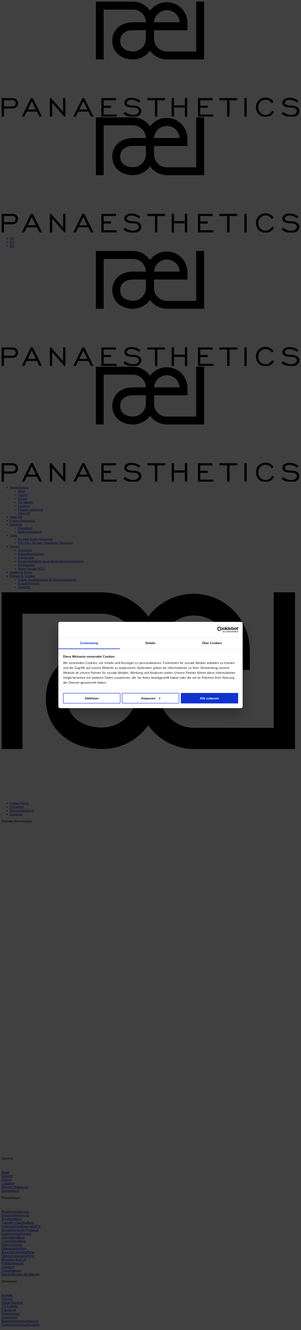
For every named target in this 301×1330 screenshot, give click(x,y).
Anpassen (148, 698)
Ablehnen (91, 698)
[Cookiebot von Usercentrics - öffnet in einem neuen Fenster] (220, 629)
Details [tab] (151, 643)
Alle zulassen (209, 698)
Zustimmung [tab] (89, 643)
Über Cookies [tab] (212, 643)
